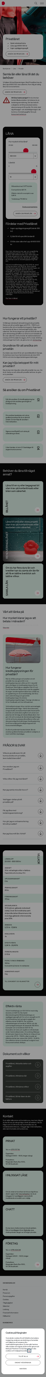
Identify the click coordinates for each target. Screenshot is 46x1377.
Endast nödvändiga (23, 1363)
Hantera (23, 1369)
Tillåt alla (23, 1356)
